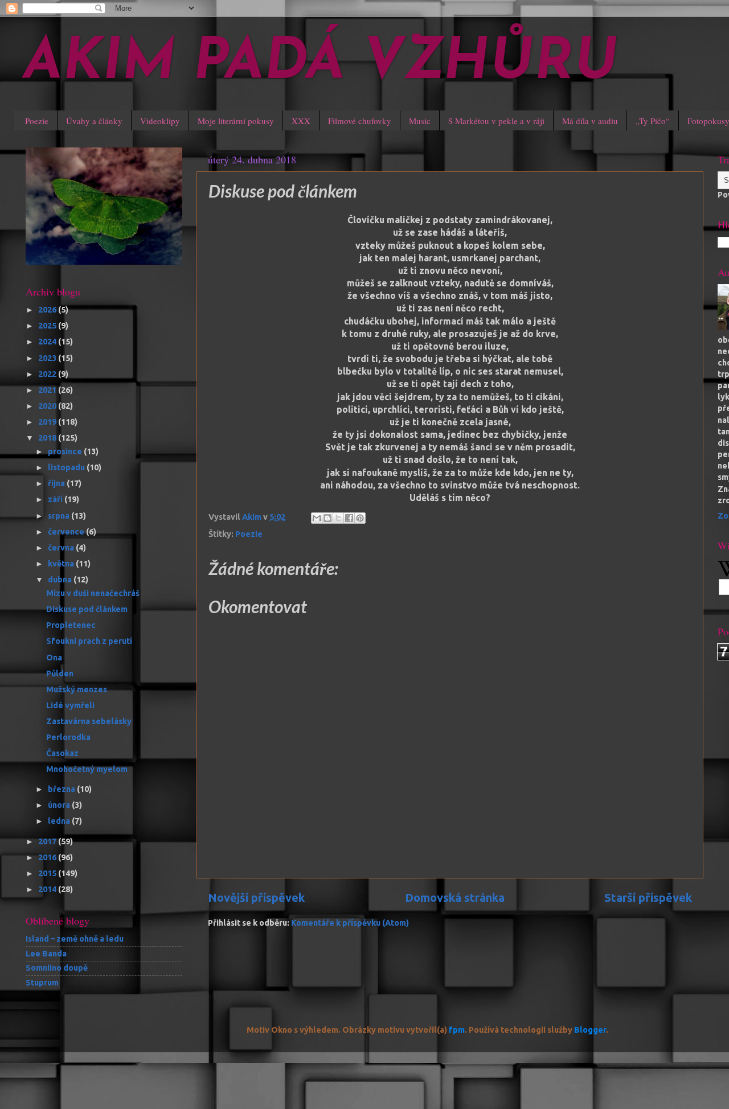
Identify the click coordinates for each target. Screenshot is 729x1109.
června (62, 547)
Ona (54, 657)
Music (420, 120)
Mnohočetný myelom (87, 769)
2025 (48, 325)
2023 (48, 358)
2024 (48, 341)
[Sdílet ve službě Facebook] (349, 518)
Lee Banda (46, 953)
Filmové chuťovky (359, 120)
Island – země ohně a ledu (75, 938)
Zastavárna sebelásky (89, 721)
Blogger (590, 1029)
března (62, 789)
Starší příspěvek (648, 897)
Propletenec (71, 625)
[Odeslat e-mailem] (316, 518)
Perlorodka (68, 737)
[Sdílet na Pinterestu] (360, 518)
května (62, 563)
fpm (457, 1029)
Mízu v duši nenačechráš (93, 593)
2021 (48, 390)
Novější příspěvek (256, 897)
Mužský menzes (76, 689)
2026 (48, 309)
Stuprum (42, 982)
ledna (60, 820)
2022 (48, 374)
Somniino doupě (57, 967)
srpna (59, 515)
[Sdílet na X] (338, 518)
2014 (48, 889)
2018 (48, 437)
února (60, 805)
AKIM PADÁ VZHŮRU (321, 63)
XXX (301, 120)
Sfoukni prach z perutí (89, 641)
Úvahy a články (94, 120)
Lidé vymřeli (70, 705)
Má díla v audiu (590, 120)
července (67, 531)
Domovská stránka (455, 897)
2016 (48, 857)
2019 (48, 421)
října (57, 483)
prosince (66, 451)
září (56, 499)
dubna (60, 579)
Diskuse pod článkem (87, 609)
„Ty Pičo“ (653, 120)
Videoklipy (160, 120)
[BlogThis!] (327, 518)
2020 (48, 405)
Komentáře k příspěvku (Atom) (350, 922)
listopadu (67, 467)
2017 (48, 841)
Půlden (59, 673)
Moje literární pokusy (236, 120)
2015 (48, 873)
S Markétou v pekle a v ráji (496, 120)
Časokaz (62, 753)
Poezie (36, 120)
